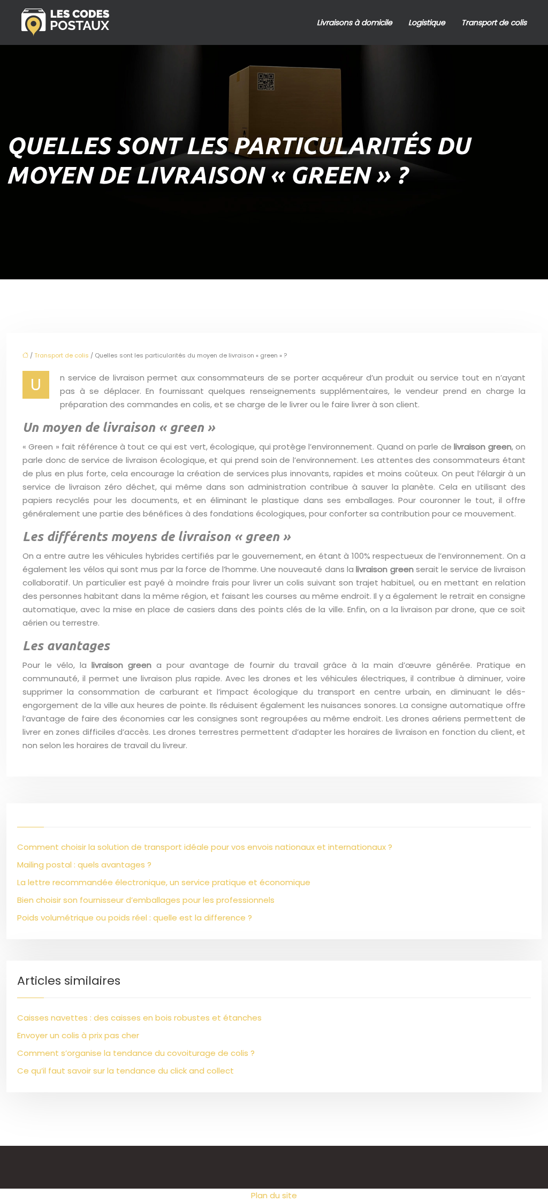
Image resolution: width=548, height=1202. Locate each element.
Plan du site (274, 1195)
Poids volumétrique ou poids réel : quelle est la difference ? (134, 917)
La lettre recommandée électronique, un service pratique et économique (163, 882)
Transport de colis (494, 22)
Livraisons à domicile (354, 22)
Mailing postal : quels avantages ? (84, 864)
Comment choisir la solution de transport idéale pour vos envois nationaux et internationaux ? (204, 847)
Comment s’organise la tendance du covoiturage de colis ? (136, 1053)
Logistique (426, 22)
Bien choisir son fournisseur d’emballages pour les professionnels (146, 900)
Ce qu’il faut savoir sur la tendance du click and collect (125, 1070)
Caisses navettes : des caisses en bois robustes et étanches (139, 1017)
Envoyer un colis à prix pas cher (78, 1035)
